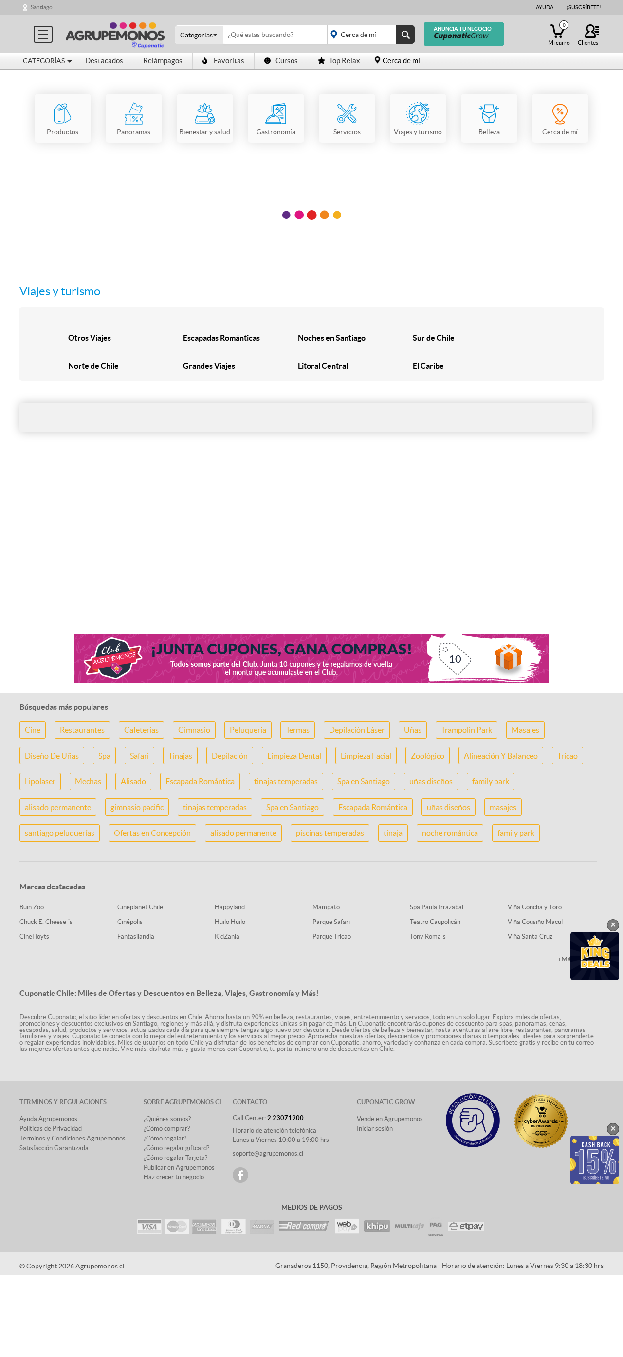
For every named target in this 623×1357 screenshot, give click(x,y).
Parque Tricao (331, 936)
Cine (32, 729)
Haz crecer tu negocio (174, 1177)
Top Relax (344, 60)
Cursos (286, 60)
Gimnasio (194, 729)
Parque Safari (331, 921)
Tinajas (180, 755)
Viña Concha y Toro (535, 907)
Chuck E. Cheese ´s (46, 921)
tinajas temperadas (286, 781)
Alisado (133, 781)
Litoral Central (323, 366)
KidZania (227, 936)
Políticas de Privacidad (50, 1128)
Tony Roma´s (428, 936)
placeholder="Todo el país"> (369, 34)
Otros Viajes (89, 337)
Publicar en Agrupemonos (179, 1167)
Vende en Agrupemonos (390, 1118)
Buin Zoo (31, 907)
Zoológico (427, 755)
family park (490, 781)
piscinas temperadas (330, 833)
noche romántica (450, 833)
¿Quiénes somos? (167, 1118)
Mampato (326, 907)
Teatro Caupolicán (435, 921)
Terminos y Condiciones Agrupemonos (72, 1138)
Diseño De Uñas (52, 755)
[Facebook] (240, 1175)
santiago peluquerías (59, 833)
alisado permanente (58, 807)
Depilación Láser (357, 729)
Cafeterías (141, 729)
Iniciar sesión (375, 1128)
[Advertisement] (311, 549)
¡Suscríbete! (584, 7)
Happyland (230, 907)
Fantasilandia (135, 936)
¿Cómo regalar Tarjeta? (175, 1157)
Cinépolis (130, 921)
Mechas (88, 781)
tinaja (393, 833)
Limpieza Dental (294, 755)
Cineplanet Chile (140, 907)
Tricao (567, 755)
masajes (503, 807)
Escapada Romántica (200, 781)
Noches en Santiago (332, 337)
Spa (104, 755)
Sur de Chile (434, 337)
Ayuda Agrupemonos (48, 1118)
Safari (139, 755)
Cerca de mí (401, 60)
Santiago (42, 7)
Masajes (525, 729)
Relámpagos (163, 60)
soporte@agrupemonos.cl (268, 1153)
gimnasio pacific (137, 807)
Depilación (230, 755)
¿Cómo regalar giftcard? (176, 1148)
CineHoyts (34, 936)
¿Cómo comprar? (167, 1128)
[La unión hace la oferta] (115, 34)
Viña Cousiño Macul (535, 921)
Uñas (412, 729)
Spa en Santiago (363, 781)
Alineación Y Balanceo (501, 755)
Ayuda (544, 7)
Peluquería (248, 729)
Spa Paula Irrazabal (436, 907)
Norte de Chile (93, 366)
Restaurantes (82, 729)
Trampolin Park (466, 729)
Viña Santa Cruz (530, 936)
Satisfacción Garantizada (54, 1148)
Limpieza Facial (366, 755)
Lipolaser (40, 781)
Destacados (104, 60)
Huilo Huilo (230, 921)
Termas (298, 729)
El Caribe (428, 366)
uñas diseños (431, 781)
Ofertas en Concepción (152, 833)
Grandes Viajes (209, 366)
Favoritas (229, 60)
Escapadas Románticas (221, 337)
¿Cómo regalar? (165, 1138)
